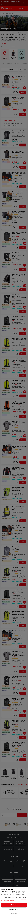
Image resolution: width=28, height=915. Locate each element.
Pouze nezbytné (14, 913)
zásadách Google (11, 900)
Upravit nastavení (14, 909)
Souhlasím (14, 904)
